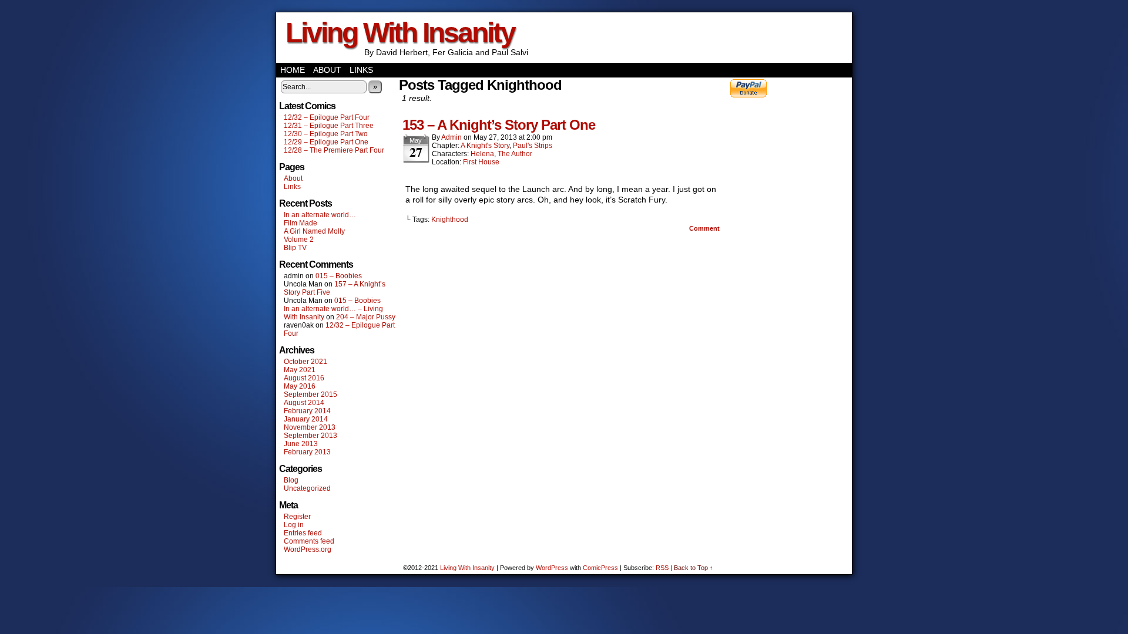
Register (297, 516)
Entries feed (303, 533)
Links (361, 70)
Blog (291, 480)
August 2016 (304, 378)
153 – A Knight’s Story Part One (498, 125)
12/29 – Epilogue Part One (326, 142)
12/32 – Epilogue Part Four (327, 117)
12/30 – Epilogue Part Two (326, 134)
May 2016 (299, 386)
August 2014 (304, 403)
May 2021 (299, 370)
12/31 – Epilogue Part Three (329, 126)
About (327, 70)
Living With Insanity (400, 32)
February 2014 (307, 411)
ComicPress (600, 567)
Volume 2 (299, 239)
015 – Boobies (338, 276)
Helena (482, 154)
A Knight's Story (485, 145)
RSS (662, 567)
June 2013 (301, 444)
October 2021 (305, 362)
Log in (294, 525)
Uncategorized (307, 488)
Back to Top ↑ (693, 567)
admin (451, 137)
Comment (705, 228)
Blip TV (295, 248)
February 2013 (307, 452)
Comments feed (309, 541)
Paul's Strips (532, 145)
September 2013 (310, 435)
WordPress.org (307, 549)
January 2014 (306, 419)
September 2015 (310, 394)
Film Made (300, 223)
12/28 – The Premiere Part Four (334, 150)
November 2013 (309, 427)
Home (292, 70)
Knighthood (449, 219)
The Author (515, 154)
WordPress (552, 567)
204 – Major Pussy (365, 317)
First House (481, 162)
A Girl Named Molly (314, 231)
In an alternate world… (320, 215)
